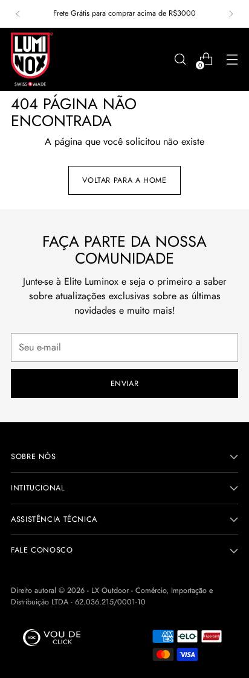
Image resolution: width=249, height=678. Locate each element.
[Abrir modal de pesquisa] (179, 59)
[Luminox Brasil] (32, 59)
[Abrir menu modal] (231, 59)
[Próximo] (231, 14)
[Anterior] (18, 14)
